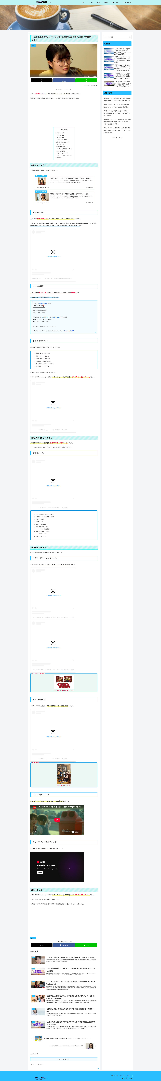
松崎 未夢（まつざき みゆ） (63, 142)
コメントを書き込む (64, 1059)
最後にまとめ (59, 158)
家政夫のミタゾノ (60, 133)
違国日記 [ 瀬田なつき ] (63, 785)
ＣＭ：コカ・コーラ (62, 153)
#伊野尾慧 (45, 317)
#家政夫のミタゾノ (57, 317)
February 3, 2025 (69, 331)
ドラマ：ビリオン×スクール (64, 149)
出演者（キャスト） (62, 140)
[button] (129, 37)
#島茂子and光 (43, 303)
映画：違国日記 (61, 151)
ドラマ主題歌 (60, 137)
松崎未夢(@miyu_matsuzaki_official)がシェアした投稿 (53, 429)
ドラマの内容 (60, 135)
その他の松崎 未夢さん (62, 146)
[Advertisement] (63, 113)
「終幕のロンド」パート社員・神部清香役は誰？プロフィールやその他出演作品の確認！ (116, 106)
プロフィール (60, 144)
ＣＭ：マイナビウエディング (64, 155)
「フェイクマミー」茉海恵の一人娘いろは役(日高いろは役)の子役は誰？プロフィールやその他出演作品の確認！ (117, 130)
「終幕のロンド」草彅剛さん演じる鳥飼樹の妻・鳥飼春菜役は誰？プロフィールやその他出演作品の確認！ (117, 113)
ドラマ (33, 938)
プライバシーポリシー (126, 1076)
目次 (62, 129)
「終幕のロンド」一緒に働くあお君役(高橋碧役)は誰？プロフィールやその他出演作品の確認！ (117, 100)
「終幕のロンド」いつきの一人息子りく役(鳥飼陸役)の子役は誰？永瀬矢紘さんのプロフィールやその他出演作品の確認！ (117, 121)
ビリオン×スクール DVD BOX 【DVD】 (64, 690)
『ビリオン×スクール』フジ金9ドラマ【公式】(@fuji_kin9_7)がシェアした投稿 (53, 617)
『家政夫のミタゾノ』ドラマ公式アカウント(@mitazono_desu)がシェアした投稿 (53, 278)
